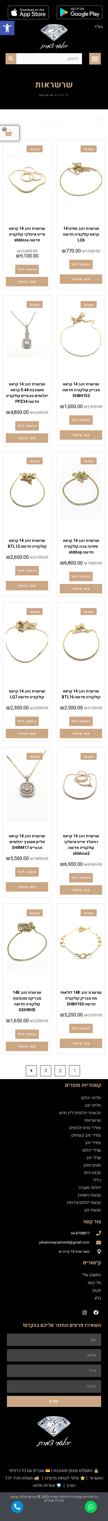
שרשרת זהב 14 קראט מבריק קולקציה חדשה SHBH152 (81, 390)
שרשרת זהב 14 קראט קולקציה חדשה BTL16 (81, 694)
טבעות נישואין (89, 1195)
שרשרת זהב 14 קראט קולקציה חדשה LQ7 (27, 694)
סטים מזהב (92, 1165)
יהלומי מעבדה (89, 1188)
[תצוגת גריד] (100, 120)
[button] (7, 28)
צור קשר (94, 1283)
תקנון (96, 1290)
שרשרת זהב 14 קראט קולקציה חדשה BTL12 (27, 543)
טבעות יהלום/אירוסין (84, 1203)
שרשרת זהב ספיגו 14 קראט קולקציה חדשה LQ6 (81, 234)
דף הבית (63, 95)
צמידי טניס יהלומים (85, 1128)
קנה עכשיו (81, 279)
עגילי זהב (93, 1158)
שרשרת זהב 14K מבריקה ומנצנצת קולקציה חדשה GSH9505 (27, 1001)
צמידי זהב (93, 1143)
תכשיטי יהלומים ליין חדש (80, 1113)
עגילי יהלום (92, 1150)
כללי (97, 1180)
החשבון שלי (91, 1275)
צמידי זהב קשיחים (86, 1135)
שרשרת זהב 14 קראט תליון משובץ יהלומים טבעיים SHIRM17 (27, 842)
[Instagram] (85, 1312)
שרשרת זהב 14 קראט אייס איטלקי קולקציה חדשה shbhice (27, 234)
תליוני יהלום (19, 377)
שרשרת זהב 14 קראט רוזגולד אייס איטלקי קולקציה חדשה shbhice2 (81, 844)
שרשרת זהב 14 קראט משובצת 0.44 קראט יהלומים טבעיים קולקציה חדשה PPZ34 (27, 393)
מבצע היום (92, 1173)
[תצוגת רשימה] (88, 120)
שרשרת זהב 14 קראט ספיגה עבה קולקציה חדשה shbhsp (81, 546)
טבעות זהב (92, 1210)
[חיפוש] (11, 58)
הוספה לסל (81, 264)
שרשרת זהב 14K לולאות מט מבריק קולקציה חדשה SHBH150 (81, 998)
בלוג (97, 1298)
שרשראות (81, 221)
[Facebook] (96, 1312)
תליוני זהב (93, 1105)
